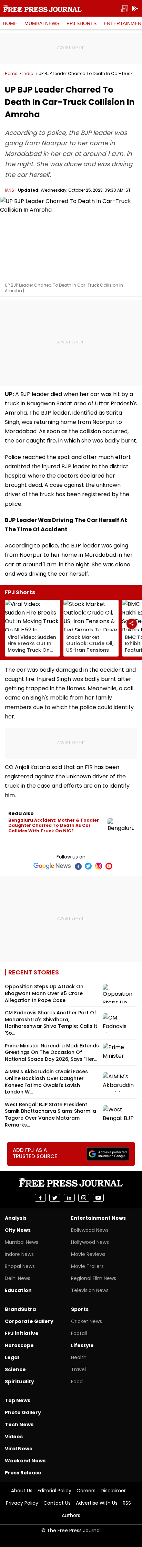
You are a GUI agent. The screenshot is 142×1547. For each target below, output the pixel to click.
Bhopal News (20, 1266)
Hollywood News (90, 1242)
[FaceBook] (77, 866)
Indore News (19, 1254)
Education (18, 1290)
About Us (21, 1490)
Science (15, 1369)
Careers (86, 1490)
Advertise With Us (97, 1503)
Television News (90, 1290)
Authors (71, 1515)
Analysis (16, 1218)
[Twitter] (88, 866)
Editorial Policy (54, 1490)
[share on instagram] (83, 1198)
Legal (12, 1357)
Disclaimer (113, 1490)
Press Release (23, 1472)
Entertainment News (98, 1218)
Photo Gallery (23, 1412)
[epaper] (124, 8)
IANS (9, 190)
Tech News (19, 1424)
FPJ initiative (22, 1333)
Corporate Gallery (29, 1321)
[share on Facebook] (40, 1198)
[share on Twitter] (54, 1198)
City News (18, 1230)
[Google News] (52, 866)
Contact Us (57, 1503)
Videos (14, 1436)
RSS (127, 1503)
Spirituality (19, 1381)
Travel (78, 1369)
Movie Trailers (87, 1266)
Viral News (18, 1448)
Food (77, 1381)
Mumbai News (41, 23)
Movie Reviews (88, 1254)
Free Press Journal (42, 8)
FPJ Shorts (82, 23)
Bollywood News (90, 1230)
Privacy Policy (22, 1503)
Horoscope (19, 1345)
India (27, 73)
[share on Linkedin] (69, 1198)
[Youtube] (108, 866)
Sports (80, 1309)
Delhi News (17, 1278)
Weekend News (25, 1460)
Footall (79, 1333)
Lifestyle (82, 1345)
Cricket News (86, 1321)
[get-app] (135, 8)
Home (10, 23)
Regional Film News (93, 1278)
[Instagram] (98, 866)
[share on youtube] (98, 1198)
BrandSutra (20, 1309)
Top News (17, 1400)
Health (79, 1357)
